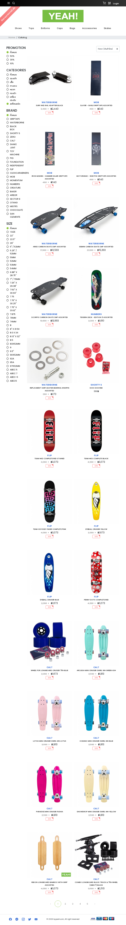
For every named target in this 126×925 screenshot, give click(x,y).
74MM (13, 321)
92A (12, 358)
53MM (13, 264)
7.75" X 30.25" (13, 302)
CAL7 (12, 140)
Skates (107, 28)
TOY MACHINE (15, 153)
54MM (13, 268)
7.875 (12, 314)
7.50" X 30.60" (13, 291)
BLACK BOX (13, 128)
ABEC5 (13, 380)
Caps (60, 28)
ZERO (13, 136)
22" (11, 235)
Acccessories (89, 28)
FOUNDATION (15, 161)
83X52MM (15, 343)
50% (12, 56)
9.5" (12, 351)
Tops (31, 28)
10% (12, 63)
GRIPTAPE (15, 119)
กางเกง (13, 85)
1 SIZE (12, 231)
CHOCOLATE (15, 210)
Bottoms (45, 28)
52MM (13, 261)
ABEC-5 (14, 377)
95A (12, 362)
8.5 (11, 340)
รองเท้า (13, 78)
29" (11, 243)
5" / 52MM (15, 246)
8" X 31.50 (15, 329)
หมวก (12, 89)
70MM (13, 317)
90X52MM (15, 354)
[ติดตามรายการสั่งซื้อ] (63, 32)
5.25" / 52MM (13, 252)
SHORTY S (15, 133)
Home (12, 37)
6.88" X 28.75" (13, 274)
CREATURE (15, 187)
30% (12, 59)
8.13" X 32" (15, 336)
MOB (12, 176)
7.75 (12, 296)
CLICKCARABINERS (15, 172)
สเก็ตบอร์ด (15, 103)
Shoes (18, 28)
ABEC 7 (13, 373)
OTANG (14, 202)
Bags (72, 28)
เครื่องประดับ (13, 98)
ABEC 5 (13, 369)
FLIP (12, 169)
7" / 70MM (15, 279)
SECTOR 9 (15, 199)
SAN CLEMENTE (15, 215)
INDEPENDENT (15, 165)
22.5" (12, 239)
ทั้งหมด (13, 52)
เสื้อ (11, 82)
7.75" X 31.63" (13, 309)
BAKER (13, 191)
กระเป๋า (13, 93)
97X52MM (15, 366)
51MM (13, 257)
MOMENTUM (15, 180)
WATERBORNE (15, 122)
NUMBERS (15, 184)
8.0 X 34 (14, 332)
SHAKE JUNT (13, 146)
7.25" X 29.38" (13, 284)
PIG (11, 158)
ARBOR (13, 195)
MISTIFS (14, 206)
